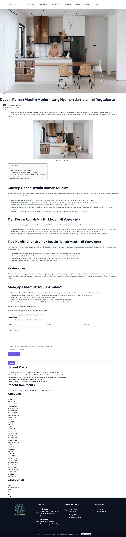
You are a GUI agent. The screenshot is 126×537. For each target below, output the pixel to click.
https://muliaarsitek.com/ (35, 315)
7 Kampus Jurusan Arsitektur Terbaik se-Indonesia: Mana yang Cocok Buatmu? (33, 372)
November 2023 (13, 438)
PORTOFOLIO (67, 4)
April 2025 (11, 399)
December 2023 (13, 435)
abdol (13, 390)
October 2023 (12, 440)
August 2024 (12, 417)
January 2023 (12, 460)
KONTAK (77, 4)
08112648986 (101, 511)
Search (10, 357)
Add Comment (14, 330)
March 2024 (12, 429)
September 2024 (13, 415)
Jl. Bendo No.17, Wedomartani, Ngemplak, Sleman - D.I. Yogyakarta (49, 513)
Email (48, 324)
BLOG (96, 4)
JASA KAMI (31, 4)
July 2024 (11, 419)
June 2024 (11, 422)
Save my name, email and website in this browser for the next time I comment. (31, 346)
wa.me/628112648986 (39, 310)
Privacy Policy (20, 349)
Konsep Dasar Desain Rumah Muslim (21, 170)
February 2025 (12, 404)
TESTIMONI (87, 4)
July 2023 (11, 447)
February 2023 (12, 458)
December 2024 (13, 408)
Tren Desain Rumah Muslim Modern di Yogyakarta (25, 172)
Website (86, 324)
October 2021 (12, 467)
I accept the (17, 349)
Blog (4, 94)
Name (11, 324)
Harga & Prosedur (13, 487)
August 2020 (12, 472)
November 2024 (13, 410)
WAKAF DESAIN (43, 4)
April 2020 (11, 474)
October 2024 (12, 413)
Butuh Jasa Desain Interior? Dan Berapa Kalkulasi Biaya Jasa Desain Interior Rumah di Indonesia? (39, 375)
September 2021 (13, 469)
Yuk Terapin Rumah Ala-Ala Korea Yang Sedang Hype (34, 390)
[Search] (117, 4)
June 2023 (11, 449)
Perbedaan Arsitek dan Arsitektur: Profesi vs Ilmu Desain (26, 379)
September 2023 (13, 442)
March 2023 (12, 456)
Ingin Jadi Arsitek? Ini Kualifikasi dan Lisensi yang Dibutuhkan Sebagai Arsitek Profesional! (37, 377)
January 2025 (12, 406)
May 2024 (11, 424)
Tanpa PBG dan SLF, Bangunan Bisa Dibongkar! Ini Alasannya (27, 381)
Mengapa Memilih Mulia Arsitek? (19, 178)
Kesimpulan (16, 176)
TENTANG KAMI (55, 4)
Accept (83, 534)
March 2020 (12, 476)
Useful (10, 494)
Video (9, 496)
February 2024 (12, 431)
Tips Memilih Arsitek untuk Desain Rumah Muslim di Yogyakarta (29, 174)
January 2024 (12, 433)
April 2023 (11, 453)
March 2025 (12, 401)
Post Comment (14, 354)
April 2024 (11, 426)
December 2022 (13, 463)
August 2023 (12, 444)
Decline (88, 534)
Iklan (9, 489)
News (9, 492)
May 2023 (11, 451)
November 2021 (13, 465)
